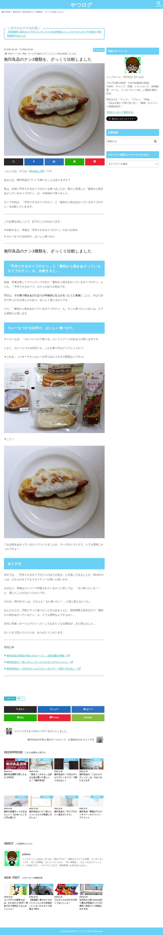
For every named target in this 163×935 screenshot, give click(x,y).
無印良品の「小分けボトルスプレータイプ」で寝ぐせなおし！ (42, 668)
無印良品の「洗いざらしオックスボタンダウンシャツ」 (38, 662)
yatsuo (26, 854)
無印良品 (11, 698)
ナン (22, 698)
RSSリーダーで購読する (120, 112)
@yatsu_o (35, 171)
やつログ (81, 5)
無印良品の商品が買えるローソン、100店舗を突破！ (37, 655)
